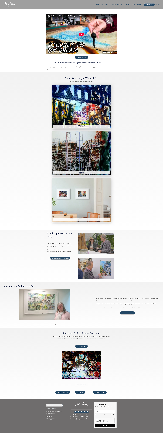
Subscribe (105, 425)
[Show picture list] (81, 384)
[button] (108, 4)
